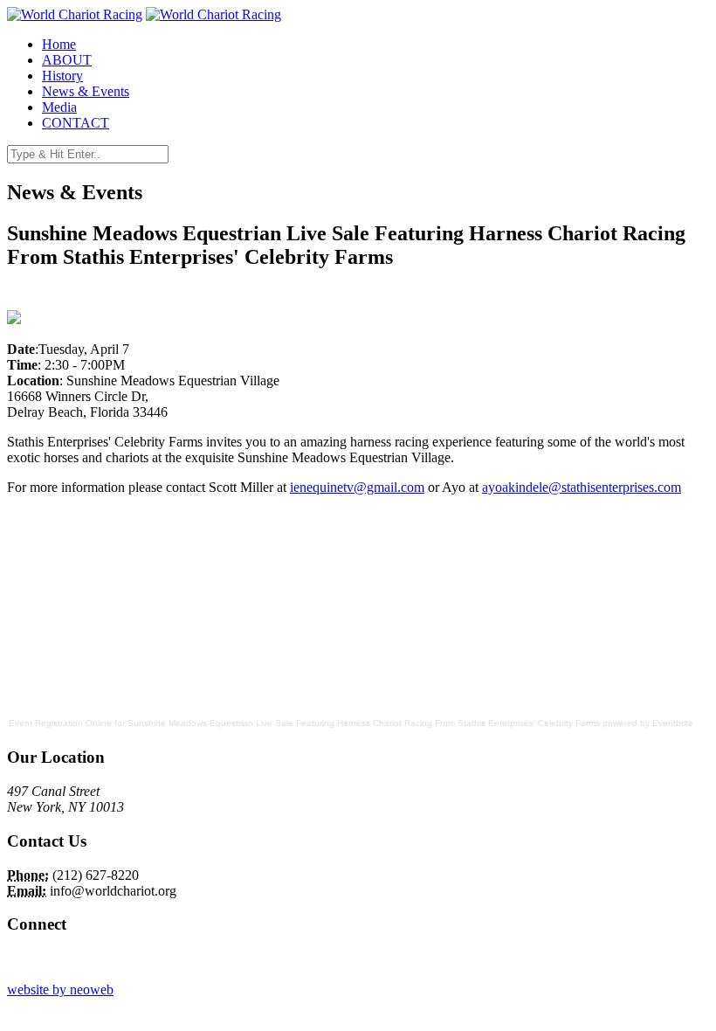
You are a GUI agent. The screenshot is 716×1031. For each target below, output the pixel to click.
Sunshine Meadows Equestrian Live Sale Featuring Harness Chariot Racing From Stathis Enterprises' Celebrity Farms (363, 723)
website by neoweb (60, 989)
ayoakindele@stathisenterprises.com (581, 487)
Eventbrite (672, 723)
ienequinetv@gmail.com (357, 487)
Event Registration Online (60, 723)
